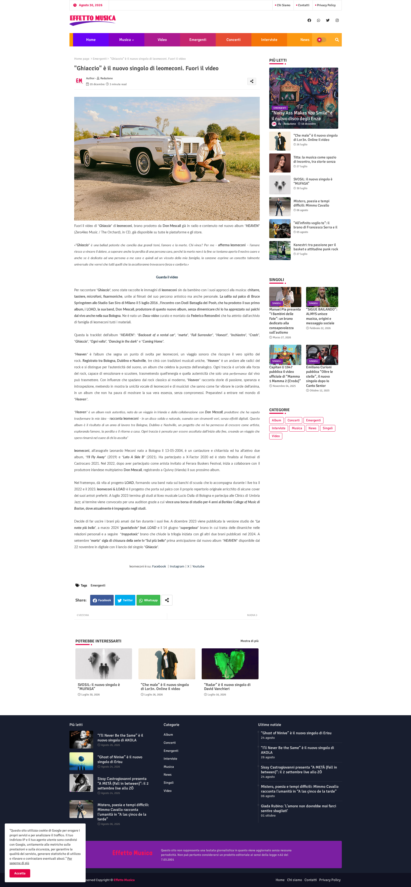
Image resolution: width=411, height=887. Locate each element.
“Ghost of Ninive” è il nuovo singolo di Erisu (120, 759)
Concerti (233, 39)
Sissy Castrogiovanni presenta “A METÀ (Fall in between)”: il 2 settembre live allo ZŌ (123, 783)
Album (276, 420)
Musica (125, 39)
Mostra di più (249, 641)
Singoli (328, 428)
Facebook (104, 600)
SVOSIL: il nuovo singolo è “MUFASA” (99, 687)
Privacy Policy (326, 5)
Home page (81, 59)
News (304, 39)
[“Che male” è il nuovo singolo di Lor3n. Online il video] (280, 141)
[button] (337, 39)
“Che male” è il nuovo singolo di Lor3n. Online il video (165, 687)
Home (91, 39)
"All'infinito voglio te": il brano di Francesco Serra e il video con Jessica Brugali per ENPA (316, 229)
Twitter (128, 600)
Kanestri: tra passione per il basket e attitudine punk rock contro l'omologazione (316, 249)
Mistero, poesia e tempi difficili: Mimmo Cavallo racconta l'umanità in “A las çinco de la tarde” (314, 207)
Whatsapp (151, 600)
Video (162, 39)
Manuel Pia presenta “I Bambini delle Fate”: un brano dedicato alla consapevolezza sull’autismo (285, 321)
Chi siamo (283, 5)
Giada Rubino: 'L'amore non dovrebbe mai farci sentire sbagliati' (298, 808)
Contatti (303, 5)
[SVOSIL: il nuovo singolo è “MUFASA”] (280, 184)
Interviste (269, 39)
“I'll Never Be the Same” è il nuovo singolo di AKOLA (120, 738)
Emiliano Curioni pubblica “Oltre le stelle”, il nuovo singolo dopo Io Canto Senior (319, 376)
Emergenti (197, 39)
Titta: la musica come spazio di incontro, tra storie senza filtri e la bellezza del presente (315, 163)
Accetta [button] (19, 873)
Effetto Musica (124, 880)
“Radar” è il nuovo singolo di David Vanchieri (227, 687)
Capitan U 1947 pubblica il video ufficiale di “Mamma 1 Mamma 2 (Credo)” (285, 374)
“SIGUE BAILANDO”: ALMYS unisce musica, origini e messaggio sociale (321, 316)
